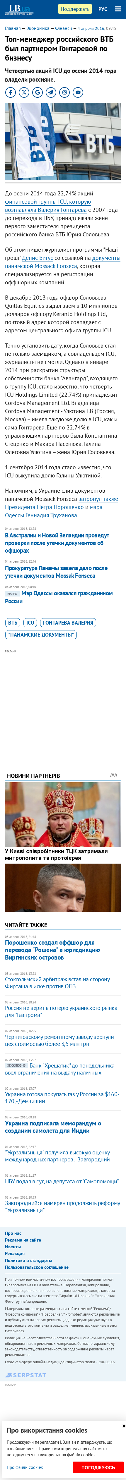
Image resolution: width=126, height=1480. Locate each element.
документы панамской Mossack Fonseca (62, 262)
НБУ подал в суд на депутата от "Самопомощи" (62, 1181)
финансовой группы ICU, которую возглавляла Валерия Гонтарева (48, 206)
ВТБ (12, 622)
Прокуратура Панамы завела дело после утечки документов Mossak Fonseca (56, 572)
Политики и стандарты (28, 1260)
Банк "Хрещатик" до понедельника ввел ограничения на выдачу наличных (60, 1069)
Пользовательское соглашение (37, 1267)
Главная (13, 28)
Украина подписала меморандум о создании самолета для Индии (53, 1127)
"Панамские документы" (41, 634)
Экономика (38, 28)
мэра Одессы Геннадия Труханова (54, 511)
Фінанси (63, 28)
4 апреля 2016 (91, 28)
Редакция (15, 1253)
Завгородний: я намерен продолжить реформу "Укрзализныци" (62, 1206)
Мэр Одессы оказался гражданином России (59, 597)
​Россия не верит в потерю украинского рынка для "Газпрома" (61, 1011)
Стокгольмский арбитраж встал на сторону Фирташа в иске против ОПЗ (57, 982)
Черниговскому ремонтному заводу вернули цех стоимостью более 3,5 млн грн (59, 1040)
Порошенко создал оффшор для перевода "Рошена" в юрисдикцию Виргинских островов (52, 949)
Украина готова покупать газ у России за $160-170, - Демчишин (62, 1097)
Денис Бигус (37, 258)
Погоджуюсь (98, 1467)
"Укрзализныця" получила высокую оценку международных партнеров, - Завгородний (57, 1156)
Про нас (13, 1233)
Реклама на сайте (23, 1240)
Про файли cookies (25, 1467)
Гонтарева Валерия (68, 622)
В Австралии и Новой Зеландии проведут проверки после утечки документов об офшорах (57, 543)
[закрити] (123, 1426)
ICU (30, 622)
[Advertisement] (63, 703)
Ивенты (13, 1246)
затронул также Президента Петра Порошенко (61, 503)
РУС (102, 9)
